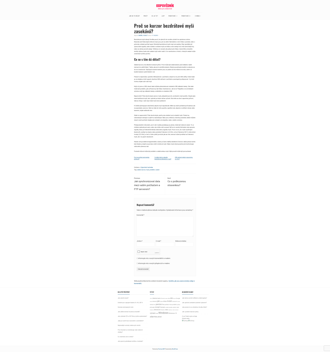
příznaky (152, 307)
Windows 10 (173, 313)
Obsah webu (185, 318)
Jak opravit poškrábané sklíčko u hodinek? (130, 341)
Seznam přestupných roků (125, 307)
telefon (174, 307)
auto (159, 298)
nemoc (178, 301)
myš (147, 170)
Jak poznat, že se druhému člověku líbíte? (194, 307)
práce (178, 304)
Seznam (162, 307)
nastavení (174, 301)
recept (157, 307)
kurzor (144, 170)
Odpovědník (165, 5)
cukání (139, 170)
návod (151, 304)
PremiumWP (161, 349)
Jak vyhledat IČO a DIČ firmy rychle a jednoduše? (132, 316)
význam (153, 313)
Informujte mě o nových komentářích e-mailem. (154, 258)
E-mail (158, 241)
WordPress (175, 349)
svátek (167, 307)
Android (155, 298)
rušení (157, 170)
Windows (163, 312)
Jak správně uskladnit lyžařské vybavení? (194, 302)
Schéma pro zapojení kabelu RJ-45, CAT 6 (130, 302)
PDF (154, 304)
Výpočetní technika (147, 167)
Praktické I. (172, 16)
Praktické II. (186, 16)
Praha (170, 304)
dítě (171, 298)
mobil (169, 301)
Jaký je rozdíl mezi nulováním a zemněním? (131, 321)
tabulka (170, 307)
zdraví (159, 317)
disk (169, 298)
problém (152, 170)
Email (174, 298)
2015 (151, 298)
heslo (151, 301)
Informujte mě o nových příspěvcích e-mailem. (154, 263)
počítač (167, 304)
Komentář (140, 215)
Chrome (163, 298)
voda (173, 309)
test (178, 307)
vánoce (176, 309)
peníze (159, 304)
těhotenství (157, 310)
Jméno (139, 241)
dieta (166, 298)
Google (178, 298)
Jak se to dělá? (134, 16)
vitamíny (170, 309)
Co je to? (155, 16)
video (166, 310)
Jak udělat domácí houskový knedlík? (129, 312)
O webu (197, 16)
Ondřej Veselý (143, 35)
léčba (164, 301)
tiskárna (152, 309)
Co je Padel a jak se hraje (189, 316)
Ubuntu (162, 309)
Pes (163, 304)
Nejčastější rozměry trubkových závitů (129, 325)
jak (158, 301)
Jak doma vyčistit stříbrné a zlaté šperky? (194, 298)
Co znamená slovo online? (125, 336)
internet (154, 301)
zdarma (153, 316)
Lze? (163, 16)
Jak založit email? (123, 298)
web (157, 313)
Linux (161, 301)
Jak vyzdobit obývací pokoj (190, 312)
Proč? (146, 16)
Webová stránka (180, 241)
